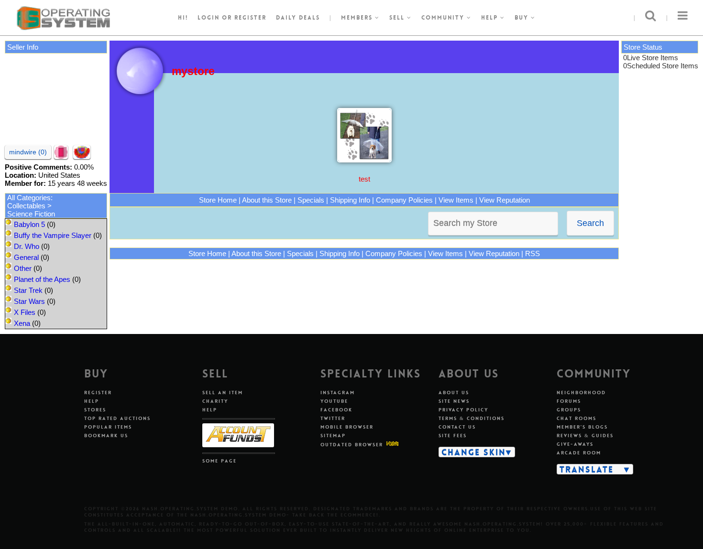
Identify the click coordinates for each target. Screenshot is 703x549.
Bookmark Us (106, 435)
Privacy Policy (463, 410)
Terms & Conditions (472, 418)
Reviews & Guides (585, 435)
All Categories (29, 198)
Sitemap (333, 435)
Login (209, 18)
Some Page (219, 461)
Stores (95, 410)
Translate (587, 469)
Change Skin (473, 452)
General (26, 257)
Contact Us (457, 427)
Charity (215, 401)
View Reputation (504, 200)
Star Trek (28, 290)
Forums (569, 401)
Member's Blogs (582, 427)
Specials (310, 200)
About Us (454, 392)
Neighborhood (581, 392)
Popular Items (108, 427)
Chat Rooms (576, 418)
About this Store (267, 200)
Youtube (334, 401)
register (250, 18)
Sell (398, 18)
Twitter (332, 418)
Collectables (26, 206)
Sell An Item (222, 392)
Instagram (337, 392)
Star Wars (29, 301)
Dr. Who (26, 246)
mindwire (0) (28, 152)
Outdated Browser (351, 444)
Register (98, 392)
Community (444, 18)
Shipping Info (350, 200)
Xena (22, 323)
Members (358, 18)
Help (490, 18)
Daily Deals (298, 18)
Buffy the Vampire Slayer (52, 235)
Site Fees (453, 435)
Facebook (336, 410)
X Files (24, 312)
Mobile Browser (346, 427)
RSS (532, 253)
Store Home (218, 200)
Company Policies (404, 200)
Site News (454, 401)
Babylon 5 (29, 224)
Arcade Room (579, 453)
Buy (523, 18)
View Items (456, 200)
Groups (569, 410)
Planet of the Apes (42, 279)
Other (23, 268)
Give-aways (575, 444)
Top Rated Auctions (117, 418)
